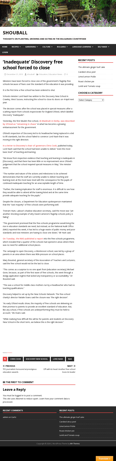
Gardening (30, 47)
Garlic (13, 417)
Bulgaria (61, 47)
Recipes (15, 47)
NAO (70, 359)
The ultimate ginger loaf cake (91, 67)
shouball (31, 74)
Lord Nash (58, 359)
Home (4, 47)
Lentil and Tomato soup (89, 86)
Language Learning (81, 47)
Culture (46, 47)
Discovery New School (37, 359)
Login (5, 52)
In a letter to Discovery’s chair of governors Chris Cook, (30, 145)
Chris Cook (15, 359)
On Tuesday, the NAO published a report (23, 238)
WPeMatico (9, 352)
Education (43, 74)
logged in (19, 395)
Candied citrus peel (86, 72)
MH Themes (75, 443)
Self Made (102, 47)
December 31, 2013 (15, 74)
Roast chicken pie (86, 81)
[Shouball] (58, 25)
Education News (55, 74)
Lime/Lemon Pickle (87, 76)
